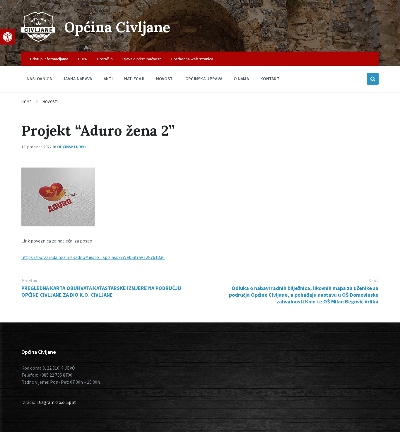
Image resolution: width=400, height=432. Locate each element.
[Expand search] (373, 79)
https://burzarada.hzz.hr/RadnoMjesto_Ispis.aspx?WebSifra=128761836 (93, 257)
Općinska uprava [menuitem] (204, 78)
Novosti (50, 101)
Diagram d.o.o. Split (56, 402)
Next (373, 280)
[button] (7, 37)
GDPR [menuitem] (83, 59)
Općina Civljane (117, 27)
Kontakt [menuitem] (269, 78)
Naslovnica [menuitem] (39, 78)
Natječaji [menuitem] (134, 78)
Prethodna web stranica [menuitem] (192, 59)
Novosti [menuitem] (165, 78)
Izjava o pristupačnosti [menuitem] (142, 59)
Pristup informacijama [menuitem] (49, 59)
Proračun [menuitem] (105, 59)
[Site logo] (38, 40)
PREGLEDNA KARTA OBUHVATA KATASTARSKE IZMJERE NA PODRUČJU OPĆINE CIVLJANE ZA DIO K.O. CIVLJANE (101, 291)
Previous (30, 280)
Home (26, 101)
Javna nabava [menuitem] (77, 78)
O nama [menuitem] (241, 78)
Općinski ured (71, 146)
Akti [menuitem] (108, 78)
